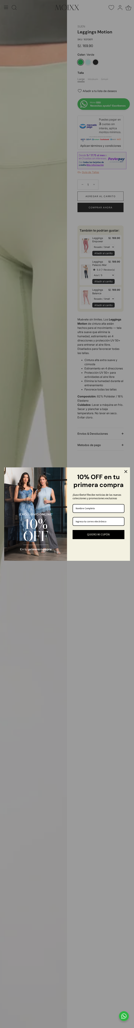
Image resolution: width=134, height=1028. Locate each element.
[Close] (126, 471)
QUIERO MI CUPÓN (98, 534)
